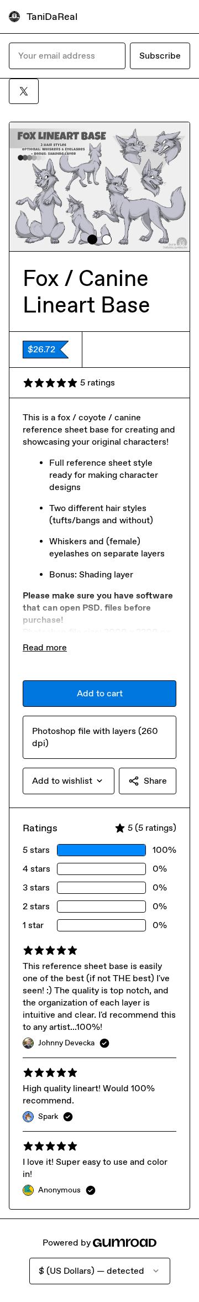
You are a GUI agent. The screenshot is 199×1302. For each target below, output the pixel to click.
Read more (45, 647)
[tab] (92, 239)
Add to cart (100, 693)
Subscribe (160, 55)
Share (155, 780)
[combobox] (68, 781)
